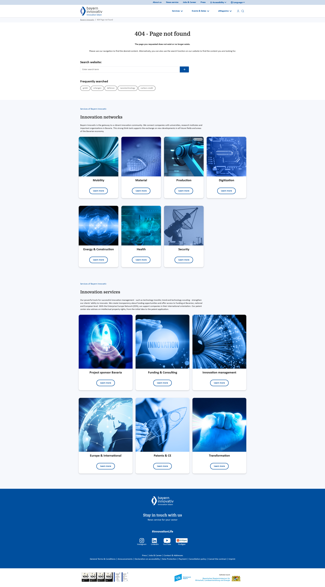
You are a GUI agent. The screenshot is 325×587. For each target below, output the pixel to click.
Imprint (232, 559)
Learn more (98, 191)
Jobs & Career (189, 2)
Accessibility (218, 2)
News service (172, 2)
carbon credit (147, 88)
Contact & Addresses (173, 555)
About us (157, 2)
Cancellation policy (198, 559)
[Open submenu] (182, 11)
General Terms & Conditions (103, 559)
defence (111, 88)
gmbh (85, 88)
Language (238, 2)
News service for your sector (162, 520)
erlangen (97, 88)
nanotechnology (127, 88)
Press (203, 2)
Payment (183, 559)
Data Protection (169, 559)
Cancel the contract (217, 559)
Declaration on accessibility (147, 559)
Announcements (125, 559)
